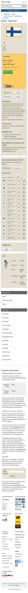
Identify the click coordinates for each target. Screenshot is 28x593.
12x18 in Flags (6, 325)
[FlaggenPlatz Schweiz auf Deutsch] (6, 576)
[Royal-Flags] (7, 2)
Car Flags (5, 344)
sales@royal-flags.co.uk (9, 151)
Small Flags (5, 329)
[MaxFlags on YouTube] (16, 565)
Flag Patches (5, 355)
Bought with (17, 168)
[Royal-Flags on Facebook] (16, 562)
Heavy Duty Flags (7, 333)
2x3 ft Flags (5, 317)
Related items (6, 168)
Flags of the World (7, 300)
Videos (18, 96)
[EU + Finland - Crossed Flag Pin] (4, 234)
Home (4, 296)
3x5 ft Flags (5, 314)
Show (6, 249)
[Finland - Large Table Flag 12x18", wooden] (4, 238)
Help (3, 553)
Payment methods (7, 558)
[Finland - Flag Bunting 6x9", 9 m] (4, 223)
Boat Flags (5, 348)
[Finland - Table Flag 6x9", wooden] (4, 212)
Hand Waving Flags (7, 336)
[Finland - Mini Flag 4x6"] (4, 196)
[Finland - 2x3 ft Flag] (4, 219)
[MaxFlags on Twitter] (19, 562)
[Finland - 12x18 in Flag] (4, 189)
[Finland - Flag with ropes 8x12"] (4, 204)
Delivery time (5, 560)
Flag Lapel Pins (6, 359)
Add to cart (8, 72)
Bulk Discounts (7, 96)
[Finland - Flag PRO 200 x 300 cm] (4, 227)
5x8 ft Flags (5, 321)
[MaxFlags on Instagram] (22, 562)
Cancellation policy (7, 563)
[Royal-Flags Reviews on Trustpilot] (5, 499)
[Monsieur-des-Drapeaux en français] (11, 576)
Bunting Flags (6, 352)
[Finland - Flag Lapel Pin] (4, 185)
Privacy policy (6, 549)
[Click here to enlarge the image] (14, 39)
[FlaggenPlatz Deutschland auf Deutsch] (9, 576)
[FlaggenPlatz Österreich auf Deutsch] (3, 576)
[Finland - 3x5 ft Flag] (4, 181)
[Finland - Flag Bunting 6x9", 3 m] (4, 231)
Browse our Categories (14, 10)
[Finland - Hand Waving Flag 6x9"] (4, 215)
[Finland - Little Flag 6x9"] (4, 208)
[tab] (7, 92)
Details (18, 92)
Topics (4, 304)
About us (4, 536)
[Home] (1, 14)
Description (7, 92)
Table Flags (5, 340)
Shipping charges (7, 555)
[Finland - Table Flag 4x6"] (4, 200)
